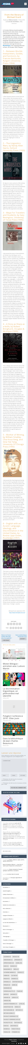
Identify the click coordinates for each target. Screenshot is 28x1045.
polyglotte (8, 1022)
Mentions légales (6, 1043)
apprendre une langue (8, 838)
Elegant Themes (13, 1039)
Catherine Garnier (9, 972)
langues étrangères (10, 1003)
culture (14, 975)
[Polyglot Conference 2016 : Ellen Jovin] (14, 706)
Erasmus (14, 978)
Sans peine (5, 933)
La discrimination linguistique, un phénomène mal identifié (11, 692)
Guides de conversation (9, 905)
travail (7, 1032)
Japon (6, 994)
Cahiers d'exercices (7, 894)
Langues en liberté (7, 919)
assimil (19, 963)
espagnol (7, 981)
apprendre (18, 959)
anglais (16, 956)
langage (7, 997)
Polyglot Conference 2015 (12, 1019)
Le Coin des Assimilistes (12, 21)
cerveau (20, 972)
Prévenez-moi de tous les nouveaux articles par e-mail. (13, 783)
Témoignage (6, 936)
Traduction (15, 1029)
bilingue (13, 966)
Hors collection (6, 908)
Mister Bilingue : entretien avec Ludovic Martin (14, 666)
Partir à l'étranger (7, 929)
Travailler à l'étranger (8, 940)
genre (14, 985)
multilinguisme (9, 1010)
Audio (6, 966)
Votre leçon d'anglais (8, 947)
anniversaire (8, 959)
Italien (19, 991)
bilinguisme (8, 969)
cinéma (6, 975)
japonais (13, 994)
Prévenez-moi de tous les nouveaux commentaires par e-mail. (11, 779)
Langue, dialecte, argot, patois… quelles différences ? (14, 860)
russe (6, 1025)
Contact (13, 1043)
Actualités (5, 887)
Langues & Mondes (7, 915)
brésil (16, 969)
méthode (19, 1010)
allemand (7, 956)
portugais (18, 1022)
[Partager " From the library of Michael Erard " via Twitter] (11, 624)
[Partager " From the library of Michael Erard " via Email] (16, 624)
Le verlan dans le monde (13, 874)
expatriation (17, 981)
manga (17, 1007)
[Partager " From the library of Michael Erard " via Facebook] (8, 624)
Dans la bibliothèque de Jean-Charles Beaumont (13, 741)
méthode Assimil (9, 1013)
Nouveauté (5, 926)
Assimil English (6, 891)
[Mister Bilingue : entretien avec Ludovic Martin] (14, 654)
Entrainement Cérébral (8, 898)
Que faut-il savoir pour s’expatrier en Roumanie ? (13, 865)
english (6, 978)
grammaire (7, 988)
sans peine (14, 1025)
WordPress (14, 1041)
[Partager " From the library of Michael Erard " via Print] (19, 624)
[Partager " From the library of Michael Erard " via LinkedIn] (14, 624)
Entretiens (5, 901)
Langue (15, 997)
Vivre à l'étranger (7, 943)
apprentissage (9, 963)
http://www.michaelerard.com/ (17, 612)
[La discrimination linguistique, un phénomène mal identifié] (14, 679)
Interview (5, 912)
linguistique (8, 1007)
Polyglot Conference (11, 1016)
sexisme (6, 1029)
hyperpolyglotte (9, 991)
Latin (21, 1003)
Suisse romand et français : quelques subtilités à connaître (13, 870)
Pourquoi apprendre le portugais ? (12, 878)
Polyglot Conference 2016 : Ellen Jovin (13, 717)
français (7, 985)
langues (7, 1000)
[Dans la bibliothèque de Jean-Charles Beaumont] (14, 729)
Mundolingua (6, 45)
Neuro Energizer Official (9, 864)
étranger (15, 1032)
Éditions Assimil (13, 20)
